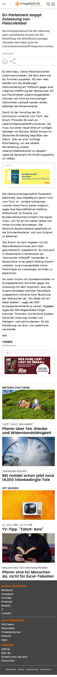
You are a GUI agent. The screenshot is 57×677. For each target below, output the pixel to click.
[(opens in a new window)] (27, 176)
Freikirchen (8, 660)
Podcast (6, 635)
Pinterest (6, 601)
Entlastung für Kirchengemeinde (25, 568)
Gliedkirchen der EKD (14, 656)
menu (4, 4)
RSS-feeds (7, 624)
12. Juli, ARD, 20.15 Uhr (17, 525)
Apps (4, 639)
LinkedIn (6, 613)
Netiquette (11, 669)
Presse (21, 669)
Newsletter (8, 628)
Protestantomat (11, 632)
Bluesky (6, 605)
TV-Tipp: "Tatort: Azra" (22, 529)
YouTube (6, 597)
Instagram (7, 594)
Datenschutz (32, 669)
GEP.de (5, 649)
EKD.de (5, 653)
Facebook (7, 590)
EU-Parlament (8, 345)
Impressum (45, 669)
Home (5, 61)
